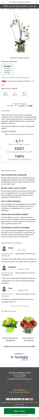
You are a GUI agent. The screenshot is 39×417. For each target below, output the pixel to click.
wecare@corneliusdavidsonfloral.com (19, 379)
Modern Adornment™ (21, 273)
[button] (34, 412)
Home (3, 9)
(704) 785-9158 (19, 377)
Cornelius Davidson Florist (19, 2)
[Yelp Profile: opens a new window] (19, 385)
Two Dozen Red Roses (22, 294)
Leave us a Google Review (20, 392)
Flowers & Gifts (11, 9)
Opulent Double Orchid (22, 254)
